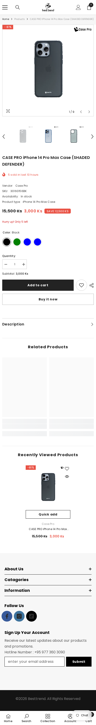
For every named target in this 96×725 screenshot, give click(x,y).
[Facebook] (7, 616)
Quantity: (9, 256)
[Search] (17, 7)
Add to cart (37, 285)
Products (19, 19)
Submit (79, 661)
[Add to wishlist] (81, 285)
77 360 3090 (54, 652)
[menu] (5, 7)
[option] (48, 70)
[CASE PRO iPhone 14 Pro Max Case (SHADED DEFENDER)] (48, 487)
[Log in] (78, 7)
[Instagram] (19, 616)
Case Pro (21, 186)
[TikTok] (31, 616)
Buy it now (48, 299)
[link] (24, 426)
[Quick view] (67, 476)
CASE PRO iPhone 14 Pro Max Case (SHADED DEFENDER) (48, 529)
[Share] (90, 285)
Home (5, 19)
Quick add (48, 514)
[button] (81, 112)
